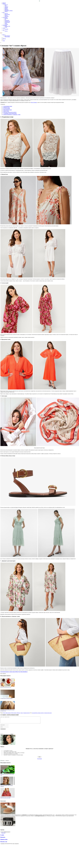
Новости (4, 2)
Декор (6, 23)
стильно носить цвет (48, 712)
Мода (4, 12)
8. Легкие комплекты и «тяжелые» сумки (11, 114)
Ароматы (6, 6)
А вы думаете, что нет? (8, 750)
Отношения (5, 25)
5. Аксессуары (6, 111)
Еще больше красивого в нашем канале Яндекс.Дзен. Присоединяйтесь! (14, 671)
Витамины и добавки (9, 10)
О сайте (2, 835)
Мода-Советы (7, 14)
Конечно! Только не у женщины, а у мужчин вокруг (13, 754)
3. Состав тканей (6, 108)
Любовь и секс (7, 26)
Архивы (1, 831)
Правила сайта (3, 839)
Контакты (2, 837)
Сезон (21, 712)
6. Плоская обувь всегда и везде (9, 112)
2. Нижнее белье (6, 107)
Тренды (6, 11)
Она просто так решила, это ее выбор (11, 753)
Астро (4, 28)
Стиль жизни (5, 17)
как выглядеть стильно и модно (38, 712)
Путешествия (7, 22)
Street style (6, 16)
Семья (6, 27)
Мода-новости (7, 35)
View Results (39, 758)
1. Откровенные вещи (7, 106)
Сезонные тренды (26, 712)
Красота (4, 3)
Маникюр (6, 9)
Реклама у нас (3, 841)
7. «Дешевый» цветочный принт (10, 113)
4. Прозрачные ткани (7, 109)
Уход (5, 5)
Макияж (6, 7)
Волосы (6, 8)
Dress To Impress (34, 102)
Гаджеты (6, 24)
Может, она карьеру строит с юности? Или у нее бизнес (14, 752)
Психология (7, 20)
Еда (5, 19)
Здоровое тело (7, 21)
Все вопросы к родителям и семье (10, 751)
